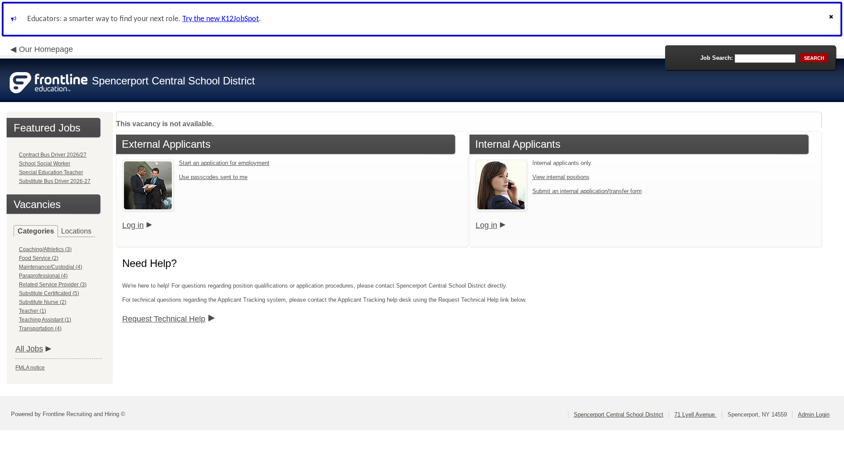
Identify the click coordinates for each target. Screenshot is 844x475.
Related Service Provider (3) (53, 284)
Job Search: (716, 58)
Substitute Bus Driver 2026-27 (55, 181)
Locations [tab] (76, 231)
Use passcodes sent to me (213, 177)
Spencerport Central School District (618, 414)
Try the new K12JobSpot (220, 19)
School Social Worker (44, 164)
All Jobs (29, 348)
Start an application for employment (224, 163)
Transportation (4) (40, 328)
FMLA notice (30, 368)
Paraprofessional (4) (43, 276)
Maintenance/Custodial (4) (50, 267)
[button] (832, 19)
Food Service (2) (38, 258)
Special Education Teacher (51, 172)
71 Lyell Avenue (695, 414)
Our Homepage (46, 49)
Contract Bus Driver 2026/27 (53, 155)
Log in (133, 225)
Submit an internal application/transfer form (587, 191)
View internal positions (560, 177)
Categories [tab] (36, 231)
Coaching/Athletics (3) (45, 249)
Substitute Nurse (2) (42, 302)
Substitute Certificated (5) (49, 293)
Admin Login (813, 414)
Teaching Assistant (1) (45, 320)
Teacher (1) (32, 311)
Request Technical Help (163, 319)
